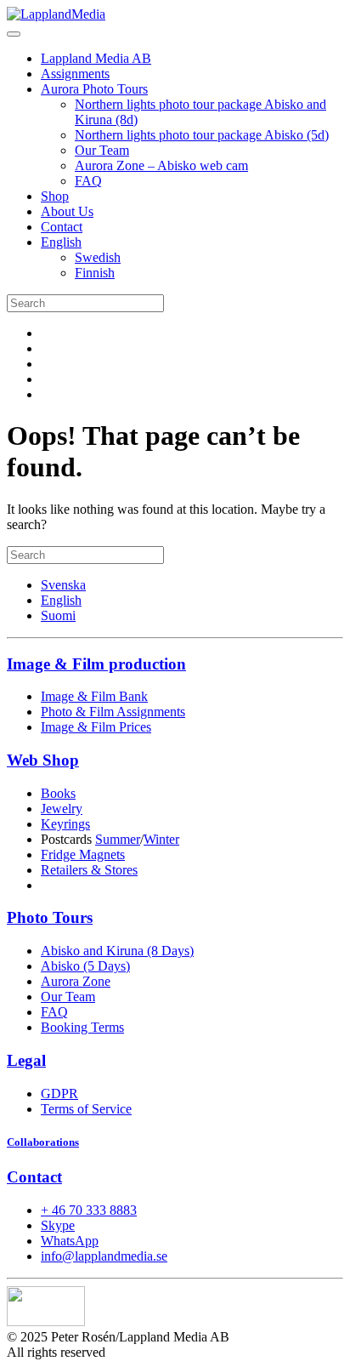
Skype (58, 1225)
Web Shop (43, 760)
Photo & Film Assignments (113, 711)
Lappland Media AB (96, 58)
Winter (161, 839)
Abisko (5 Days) (85, 966)
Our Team (102, 150)
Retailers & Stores (89, 870)
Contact (61, 226)
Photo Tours (50, 917)
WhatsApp (70, 1240)
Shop (55, 196)
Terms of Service (86, 1109)
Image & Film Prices (96, 727)
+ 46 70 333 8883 (89, 1210)
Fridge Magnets (83, 854)
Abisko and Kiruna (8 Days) (117, 950)
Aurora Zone (75, 981)
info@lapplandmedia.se (104, 1256)
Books (58, 793)
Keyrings (65, 824)
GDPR (59, 1093)
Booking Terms (82, 1027)
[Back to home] (56, 14)
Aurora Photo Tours (94, 89)
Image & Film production (96, 664)
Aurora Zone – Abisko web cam (161, 165)
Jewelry (61, 808)
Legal (26, 1060)
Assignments (75, 73)
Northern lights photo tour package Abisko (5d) (202, 135)
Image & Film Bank (94, 696)
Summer (117, 839)
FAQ (88, 181)
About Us (67, 211)
